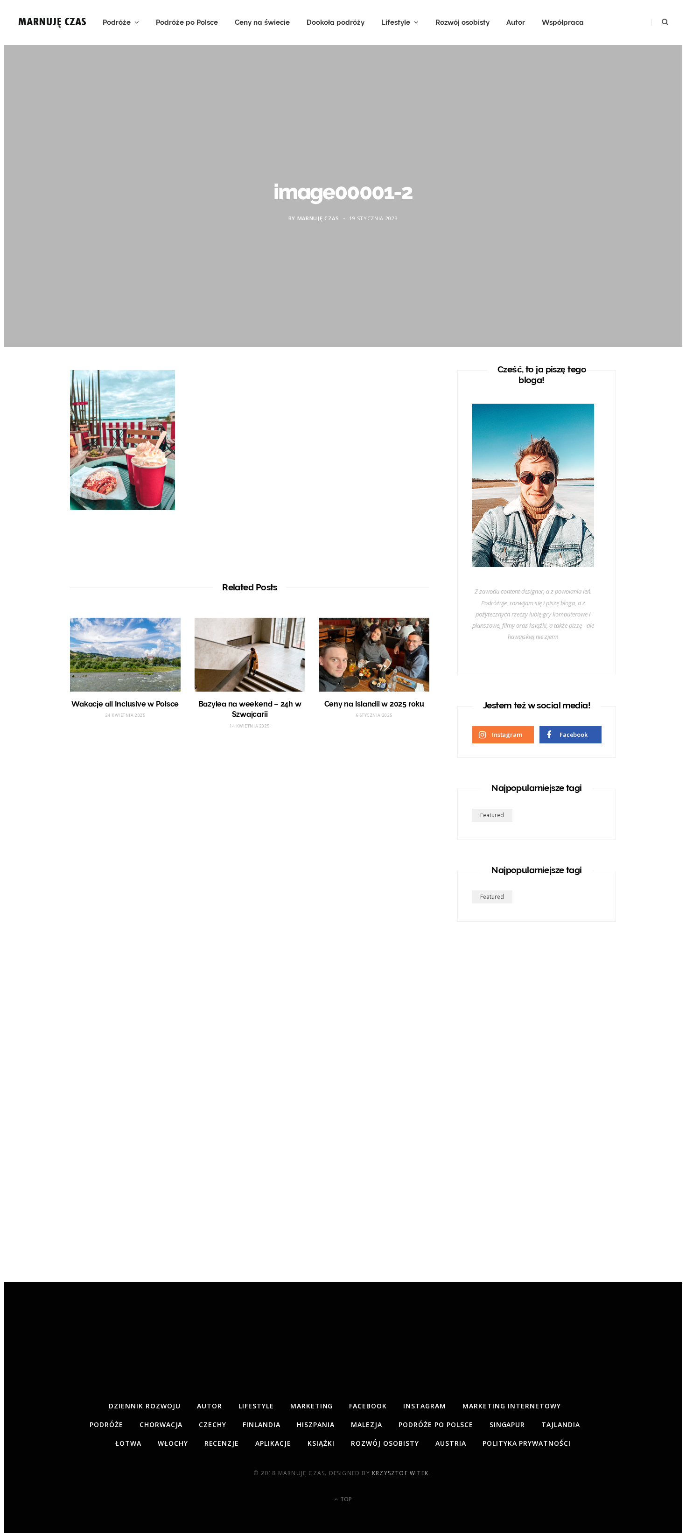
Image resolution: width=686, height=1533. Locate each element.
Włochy (173, 1443)
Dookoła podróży (335, 22)
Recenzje (221, 1443)
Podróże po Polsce (187, 22)
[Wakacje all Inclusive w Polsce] (125, 655)
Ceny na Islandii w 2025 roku (374, 704)
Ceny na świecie (262, 22)
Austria (450, 1443)
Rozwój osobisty (462, 22)
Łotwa (128, 1443)
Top (345, 1499)
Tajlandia (560, 1424)
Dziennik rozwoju (145, 1405)
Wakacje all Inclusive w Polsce (125, 704)
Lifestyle (395, 22)
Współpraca (563, 22)
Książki (321, 1443)
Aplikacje (273, 1443)
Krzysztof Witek (401, 1473)
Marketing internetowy (511, 1405)
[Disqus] (249, 876)
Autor (515, 22)
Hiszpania (316, 1424)
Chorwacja (161, 1424)
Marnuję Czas (318, 218)
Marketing (311, 1405)
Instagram (424, 1405)
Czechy (212, 1424)
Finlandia (261, 1424)
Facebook (368, 1405)
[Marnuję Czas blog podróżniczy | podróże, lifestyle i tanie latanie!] (53, 22)
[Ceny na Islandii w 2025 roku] (374, 655)
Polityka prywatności (527, 1443)
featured (492, 815)
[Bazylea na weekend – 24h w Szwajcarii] (250, 655)
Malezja (366, 1424)
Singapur (507, 1424)
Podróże (117, 22)
